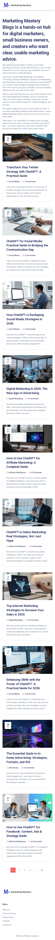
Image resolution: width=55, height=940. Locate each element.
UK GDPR (6, 921)
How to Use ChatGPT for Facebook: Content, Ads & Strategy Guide (24, 831)
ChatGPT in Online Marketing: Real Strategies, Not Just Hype (26, 536)
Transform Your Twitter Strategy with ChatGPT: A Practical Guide (23, 172)
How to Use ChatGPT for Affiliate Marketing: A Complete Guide (23, 463)
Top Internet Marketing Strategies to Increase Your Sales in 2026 (25, 610)
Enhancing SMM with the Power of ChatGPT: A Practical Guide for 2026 (23, 684)
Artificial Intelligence (17, 472)
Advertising (13, 768)
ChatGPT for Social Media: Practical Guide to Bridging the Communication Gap (27, 245)
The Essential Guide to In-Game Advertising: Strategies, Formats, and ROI (26, 758)
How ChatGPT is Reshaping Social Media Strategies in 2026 (25, 319)
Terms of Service (9, 914)
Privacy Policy (8, 917)
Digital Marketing (16, 399)
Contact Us (7, 925)
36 (42, 870)
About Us (6, 910)
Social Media (14, 182)
